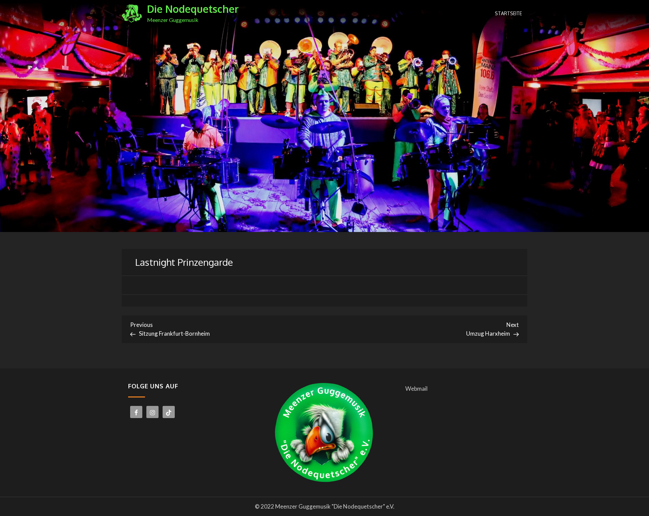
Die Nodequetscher (193, 8)
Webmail (416, 388)
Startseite (508, 13)
